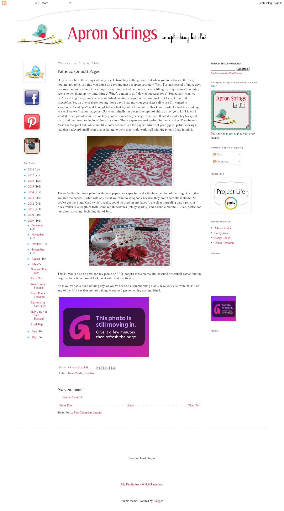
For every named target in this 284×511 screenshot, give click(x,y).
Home (130, 405)
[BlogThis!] (102, 368)
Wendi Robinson (224, 243)
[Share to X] (106, 368)
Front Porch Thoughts (38, 295)
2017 (31, 175)
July (34, 264)
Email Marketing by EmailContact (226, 73)
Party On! (36, 278)
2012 (31, 203)
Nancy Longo (222, 238)
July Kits (89, 373)
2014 (31, 192)
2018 (31, 169)
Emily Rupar (222, 233)
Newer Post (65, 405)
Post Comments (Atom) (88, 412)
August (36, 258)
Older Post (194, 405)
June (35, 331)
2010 (31, 215)
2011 (31, 209)
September (38, 249)
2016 (31, 181)
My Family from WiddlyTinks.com (142, 484)
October (37, 244)
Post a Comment (72, 397)
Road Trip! (37, 324)
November (38, 234)
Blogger (158, 501)
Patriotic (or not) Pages (38, 304)
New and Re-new (38, 271)
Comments (222, 161)
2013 (31, 198)
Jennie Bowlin (75, 373)
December (37, 225)
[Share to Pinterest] (114, 368)
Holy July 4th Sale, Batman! (39, 315)
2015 (31, 186)
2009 (31, 220)
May (35, 337)
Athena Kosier (222, 228)
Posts (219, 154)
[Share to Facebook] (110, 368)
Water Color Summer (38, 285)
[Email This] (98, 368)
